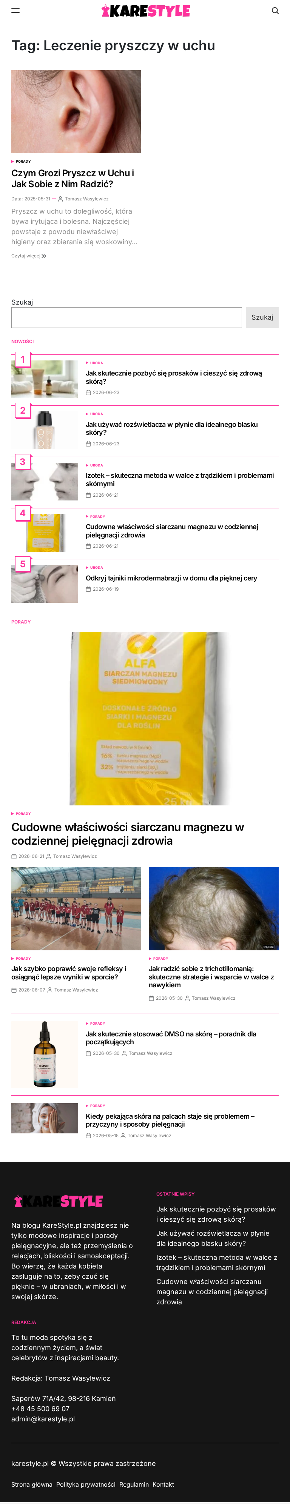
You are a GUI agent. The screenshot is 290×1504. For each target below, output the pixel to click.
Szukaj (22, 302)
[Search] (275, 10)
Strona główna (31, 1484)
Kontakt (163, 1484)
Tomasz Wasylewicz (87, 199)
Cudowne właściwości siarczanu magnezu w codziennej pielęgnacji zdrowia (127, 833)
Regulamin (134, 1484)
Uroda (96, 363)
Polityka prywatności (86, 1484)
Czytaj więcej (26, 256)
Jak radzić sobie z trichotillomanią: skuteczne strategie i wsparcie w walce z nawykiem (211, 977)
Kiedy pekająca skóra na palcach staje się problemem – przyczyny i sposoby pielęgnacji (170, 1120)
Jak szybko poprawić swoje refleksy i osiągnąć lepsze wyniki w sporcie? (68, 973)
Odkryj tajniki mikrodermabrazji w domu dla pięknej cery (172, 578)
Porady (23, 161)
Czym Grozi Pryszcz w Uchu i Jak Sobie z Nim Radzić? (72, 178)
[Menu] (15, 10)
